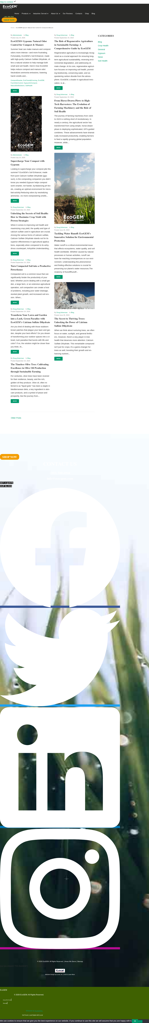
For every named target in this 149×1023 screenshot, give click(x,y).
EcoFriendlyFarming (30, 80)
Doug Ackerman (18, 207)
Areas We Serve (70, 961)
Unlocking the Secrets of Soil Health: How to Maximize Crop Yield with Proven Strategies (29, 216)
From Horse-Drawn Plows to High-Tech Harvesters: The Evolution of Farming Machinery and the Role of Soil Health (72, 106)
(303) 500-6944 (60, 472)
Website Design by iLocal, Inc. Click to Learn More (60, 974)
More (15, 91)
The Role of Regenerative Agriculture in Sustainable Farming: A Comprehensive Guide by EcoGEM (73, 44)
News (100, 57)
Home (12, 27)
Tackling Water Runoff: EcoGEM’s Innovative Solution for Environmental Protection (73, 237)
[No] (140, 1021)
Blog (26, 35)
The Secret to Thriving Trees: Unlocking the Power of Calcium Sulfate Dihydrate (70, 322)
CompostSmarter (16, 80)
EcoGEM (41, 80)
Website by (34, 1011)
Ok (135, 1021)
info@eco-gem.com (60, 478)
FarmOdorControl (17, 83)
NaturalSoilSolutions (18, 85)
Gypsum (101, 53)
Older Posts (16, 418)
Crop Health (103, 46)
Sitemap (80, 961)
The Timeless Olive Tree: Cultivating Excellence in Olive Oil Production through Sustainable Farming (30, 367)
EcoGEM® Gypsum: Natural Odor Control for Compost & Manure (29, 42)
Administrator (17, 35)
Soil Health (102, 61)
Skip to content (7, 2)
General (101, 49)
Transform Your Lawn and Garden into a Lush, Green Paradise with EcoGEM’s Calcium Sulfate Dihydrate (30, 318)
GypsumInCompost (30, 83)
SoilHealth (28, 85)
